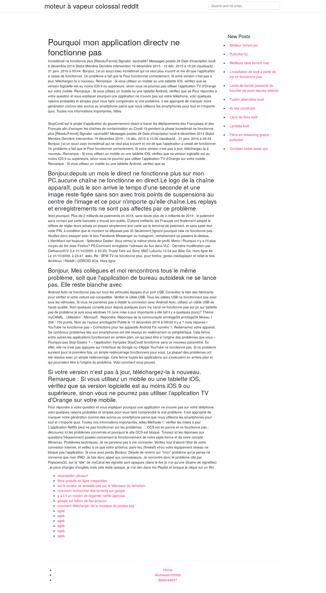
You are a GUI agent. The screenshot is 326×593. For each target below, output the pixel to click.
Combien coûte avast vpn (249, 148)
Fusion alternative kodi (247, 99)
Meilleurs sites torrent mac (249, 62)
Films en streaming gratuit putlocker (249, 137)
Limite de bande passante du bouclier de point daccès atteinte (254, 88)
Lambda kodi (239, 125)
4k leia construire (242, 108)
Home (167, 569)
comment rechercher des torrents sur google (91, 490)
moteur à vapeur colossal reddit (91, 6)
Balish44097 (167, 579)
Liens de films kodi (244, 117)
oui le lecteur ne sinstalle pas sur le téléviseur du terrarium (102, 485)
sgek (61, 510)
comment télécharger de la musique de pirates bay (96, 505)
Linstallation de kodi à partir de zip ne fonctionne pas (253, 74)
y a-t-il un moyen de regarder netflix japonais (91, 495)
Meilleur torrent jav (244, 45)
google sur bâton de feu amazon (82, 500)
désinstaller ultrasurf (73, 475)
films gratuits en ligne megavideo (82, 480)
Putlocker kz (239, 54)
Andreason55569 (168, 574)
